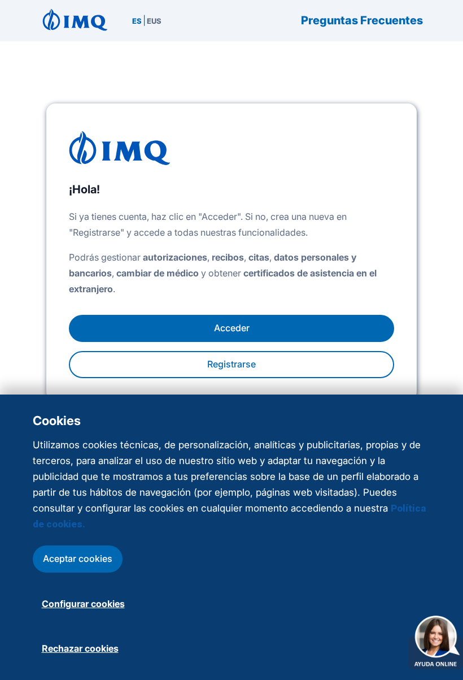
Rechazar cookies (80, 648)
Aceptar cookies (77, 558)
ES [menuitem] (137, 20)
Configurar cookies (83, 603)
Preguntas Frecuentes (362, 20)
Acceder (232, 327)
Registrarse (231, 364)
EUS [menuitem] (154, 20)
